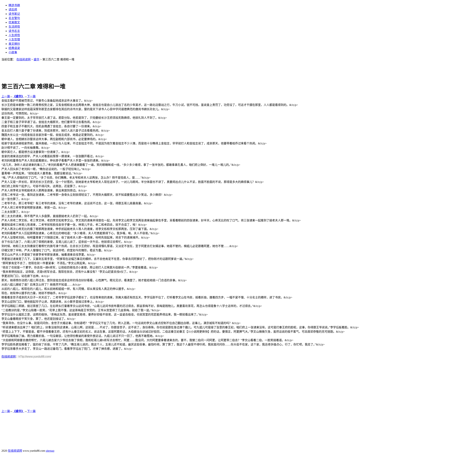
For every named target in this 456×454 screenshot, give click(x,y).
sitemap (50, 450)
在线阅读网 (23, 59)
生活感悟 (14, 26)
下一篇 (31, 96)
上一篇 (5, 96)
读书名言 (14, 30)
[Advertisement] (228, 69)
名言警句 (14, 18)
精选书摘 (14, 5)
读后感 (13, 9)
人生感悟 (14, 35)
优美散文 (14, 22)
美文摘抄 (14, 43)
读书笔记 (14, 13)
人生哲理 (14, 39)
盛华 (36, 59)
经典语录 (14, 48)
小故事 (13, 52)
